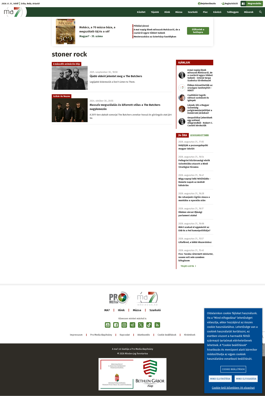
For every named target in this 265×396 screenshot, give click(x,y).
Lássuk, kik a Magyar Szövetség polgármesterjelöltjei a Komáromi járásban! (199, 109)
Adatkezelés (143, 334)
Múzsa (137, 310)
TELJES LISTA (187, 266)
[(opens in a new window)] (107, 325)
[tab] (182, 135)
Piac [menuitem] (205, 12)
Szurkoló (155, 310)
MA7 (107, 310)
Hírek (121, 310)
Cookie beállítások (167, 334)
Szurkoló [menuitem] (193, 12)
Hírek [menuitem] (167, 12)
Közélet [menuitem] (141, 12)
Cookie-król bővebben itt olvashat (233, 387)
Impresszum (76, 334)
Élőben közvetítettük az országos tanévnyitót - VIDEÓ (200, 88)
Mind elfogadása (246, 378)
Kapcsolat (125, 334)
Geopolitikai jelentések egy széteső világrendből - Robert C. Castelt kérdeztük (200, 121)
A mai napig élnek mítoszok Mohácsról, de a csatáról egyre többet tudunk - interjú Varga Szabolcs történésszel (200, 75)
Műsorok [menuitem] (248, 12)
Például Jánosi (141, 26)
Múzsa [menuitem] (178, 12)
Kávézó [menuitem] (217, 12)
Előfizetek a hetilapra (198, 30)
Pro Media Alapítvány (101, 334)
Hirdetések (189, 334)
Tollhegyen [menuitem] (233, 12)
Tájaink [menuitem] (155, 12)
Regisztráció (231, 3)
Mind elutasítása (220, 378)
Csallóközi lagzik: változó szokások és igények (198, 98)
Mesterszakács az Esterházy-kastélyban (155, 36)
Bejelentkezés (208, 3)
